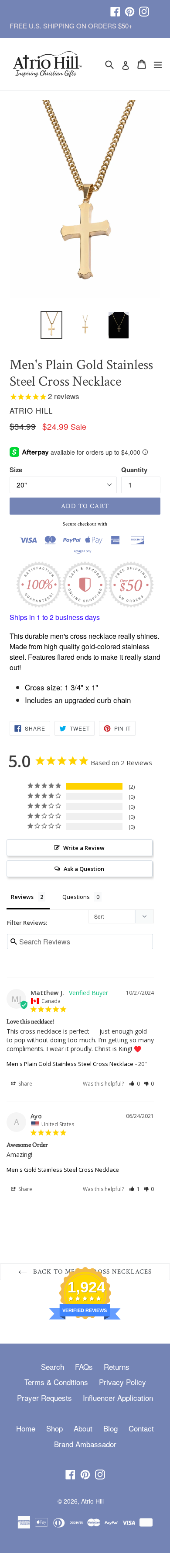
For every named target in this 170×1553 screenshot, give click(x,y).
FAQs (84, 1366)
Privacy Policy (122, 1381)
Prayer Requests (44, 1397)
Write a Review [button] (84, 848)
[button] (134, 1083)
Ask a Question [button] (84, 869)
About (83, 1428)
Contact (141, 1428)
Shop (54, 1428)
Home (25, 1428)
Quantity (134, 469)
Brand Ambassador (85, 1443)
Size (16, 469)
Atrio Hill (92, 1501)
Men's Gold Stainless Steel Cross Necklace (63, 1169)
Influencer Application (118, 1397)
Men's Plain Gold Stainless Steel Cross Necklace (70, 1064)
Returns (116, 1366)
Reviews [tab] (22, 897)
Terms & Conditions (56, 1381)
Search (52, 1366)
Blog (110, 1428)
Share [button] (24, 1083)
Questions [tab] (76, 897)
